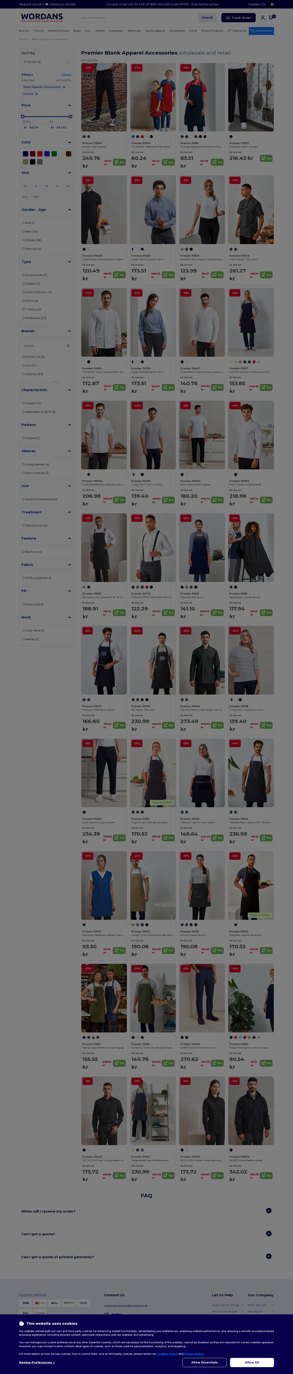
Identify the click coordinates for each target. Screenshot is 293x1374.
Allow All (252, 1362)
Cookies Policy (167, 1353)
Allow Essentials (204, 1362)
